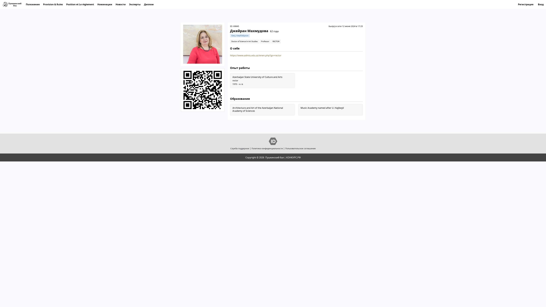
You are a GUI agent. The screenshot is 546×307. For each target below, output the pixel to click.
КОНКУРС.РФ (293, 157)
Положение (33, 4)
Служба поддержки (239, 148)
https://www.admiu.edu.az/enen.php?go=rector (255, 55)
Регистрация (525, 4)
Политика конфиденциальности (267, 148)
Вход (541, 4)
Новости (121, 4)
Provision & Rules (53, 4)
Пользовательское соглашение (300, 148)
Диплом (149, 4)
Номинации (104, 4)
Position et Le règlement (80, 4)
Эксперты (135, 4)
